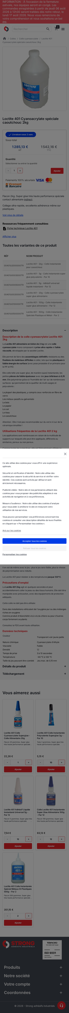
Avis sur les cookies (12, 530)
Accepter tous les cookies (34, 541)
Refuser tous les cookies (34, 548)
